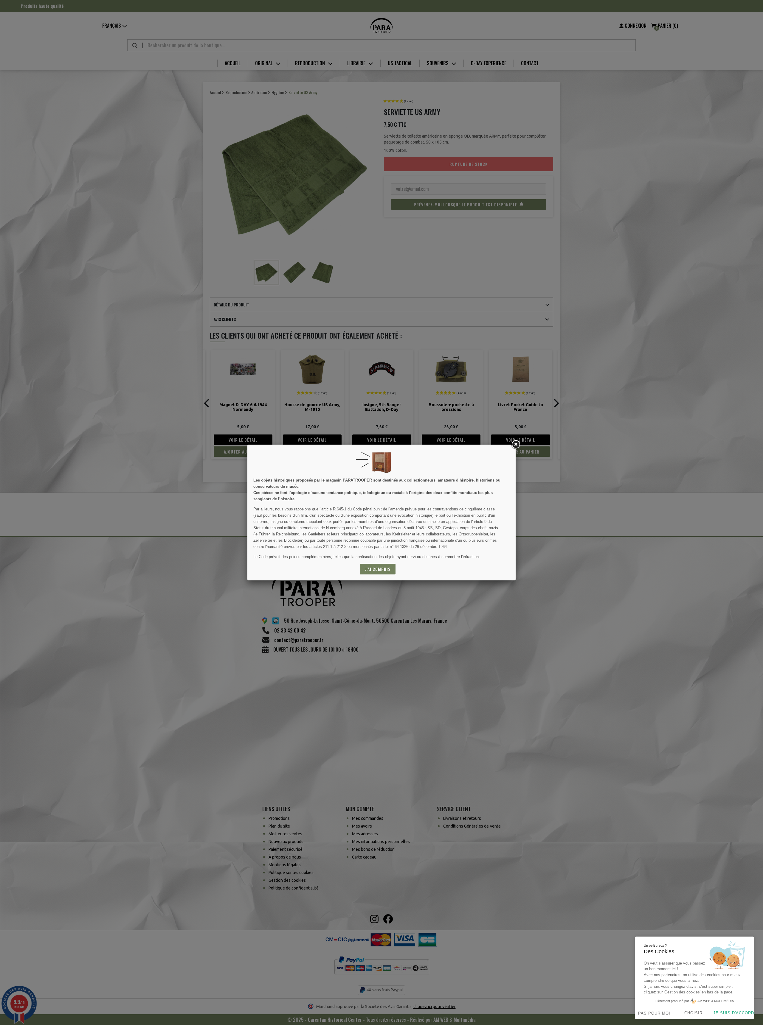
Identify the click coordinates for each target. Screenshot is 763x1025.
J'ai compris (377, 569)
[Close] (515, 444)
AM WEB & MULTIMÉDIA (715, 1001)
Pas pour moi (654, 1013)
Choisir (693, 1013)
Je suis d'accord (733, 1013)
